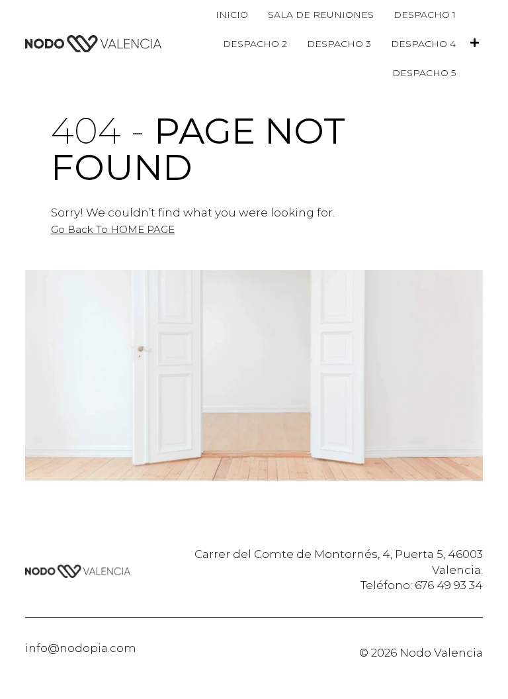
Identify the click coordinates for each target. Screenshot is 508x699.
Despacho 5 (424, 73)
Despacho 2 (255, 44)
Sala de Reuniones (321, 15)
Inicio (232, 15)
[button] (113, 229)
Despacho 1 (425, 15)
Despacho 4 (423, 44)
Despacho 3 (339, 44)
